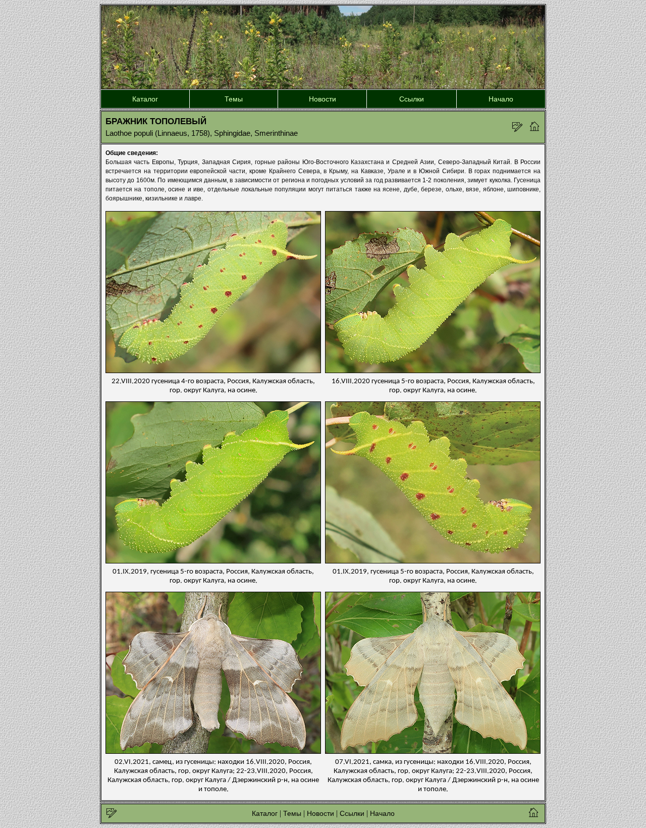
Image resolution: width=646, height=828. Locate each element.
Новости (322, 99)
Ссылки (411, 99)
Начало (501, 99)
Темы (234, 99)
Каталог (145, 99)
